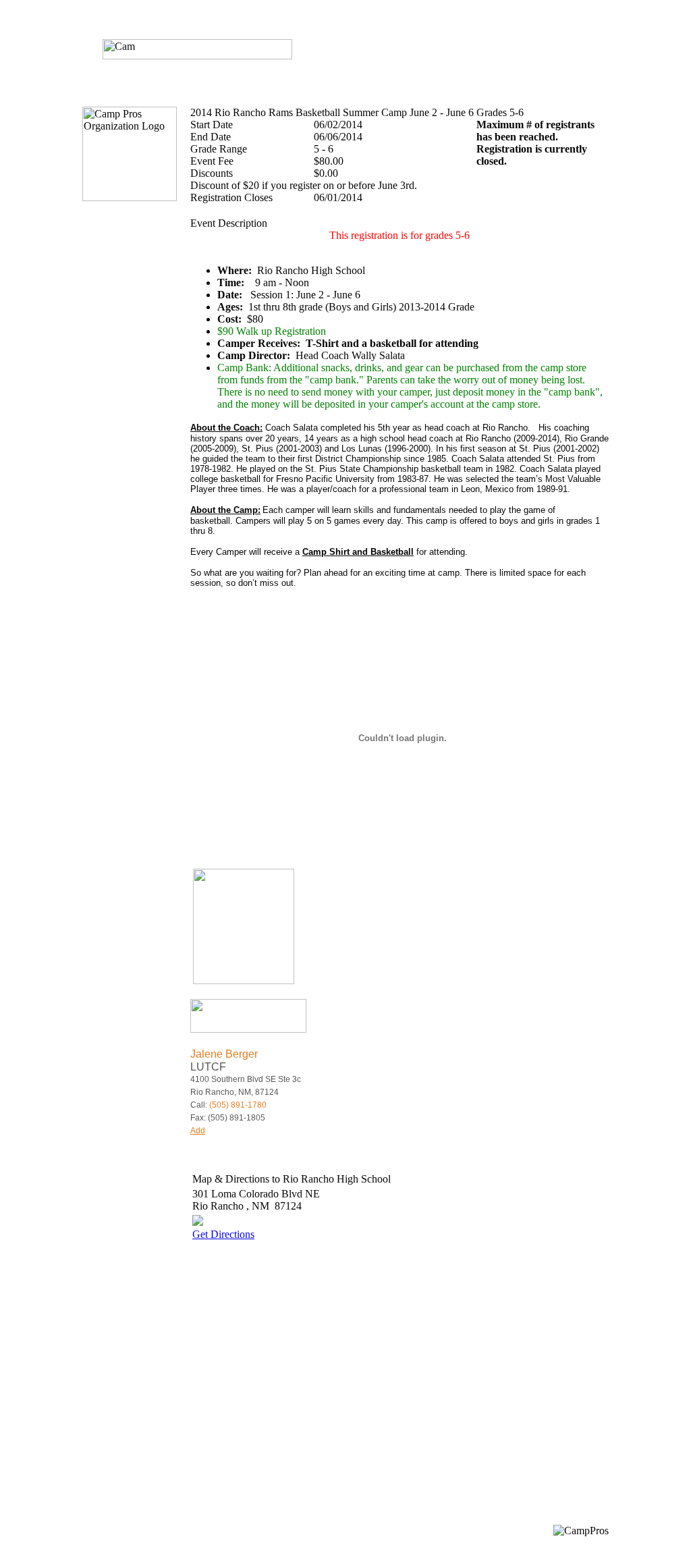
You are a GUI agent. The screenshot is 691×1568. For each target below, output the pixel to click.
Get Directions (223, 1234)
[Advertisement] (305, 1372)
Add (197, 1130)
